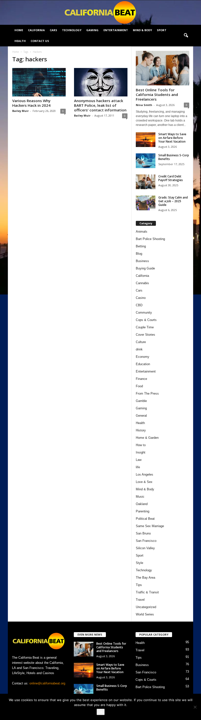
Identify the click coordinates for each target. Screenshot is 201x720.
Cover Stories (145, 334)
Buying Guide (145, 268)
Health (20, 41)
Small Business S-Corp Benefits (173, 157)
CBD (139, 305)
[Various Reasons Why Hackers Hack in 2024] (39, 82)
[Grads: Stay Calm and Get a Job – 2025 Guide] (145, 203)
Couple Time (145, 327)
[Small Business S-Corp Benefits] (145, 160)
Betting (141, 246)
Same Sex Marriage (150, 526)
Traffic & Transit (147, 592)
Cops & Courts (146, 320)
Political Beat (145, 518)
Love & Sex (144, 482)
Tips (139, 585)
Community (144, 312)
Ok (101, 712)
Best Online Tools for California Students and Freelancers (157, 94)
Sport (161, 30)
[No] (194, 707)
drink (139, 349)
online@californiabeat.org (47, 683)
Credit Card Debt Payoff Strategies (170, 178)
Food (139, 386)
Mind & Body (142, 30)
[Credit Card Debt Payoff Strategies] (145, 181)
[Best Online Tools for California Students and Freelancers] (162, 68)
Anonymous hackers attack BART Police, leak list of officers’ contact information (100, 105)
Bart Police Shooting (150, 239)
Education (143, 364)
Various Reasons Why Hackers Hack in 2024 (31, 103)
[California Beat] (100, 12)
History (141, 430)
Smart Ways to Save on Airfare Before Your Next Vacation (172, 138)
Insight (140, 452)
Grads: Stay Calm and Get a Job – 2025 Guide (173, 201)
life (138, 467)
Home (18, 30)
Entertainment (115, 30)
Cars (53, 30)
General (141, 415)
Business (142, 261)
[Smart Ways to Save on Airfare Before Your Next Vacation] (145, 139)
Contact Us (40, 41)
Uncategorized (146, 607)
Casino (141, 298)
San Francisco (146, 541)
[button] (185, 35)
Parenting (142, 511)
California (36, 30)
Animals (141, 231)
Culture (141, 342)
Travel (140, 599)
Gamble (141, 401)
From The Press (147, 393)
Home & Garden (147, 438)
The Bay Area (145, 577)
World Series (145, 614)
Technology (71, 30)
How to (141, 445)
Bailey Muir (20, 111)
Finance (141, 379)
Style (139, 563)
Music (140, 496)
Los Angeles (144, 474)
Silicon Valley (145, 548)
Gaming (92, 30)
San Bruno (143, 533)
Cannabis (142, 283)
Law (138, 460)
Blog (139, 253)
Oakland (142, 504)
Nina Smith (144, 105)
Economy (142, 357)
